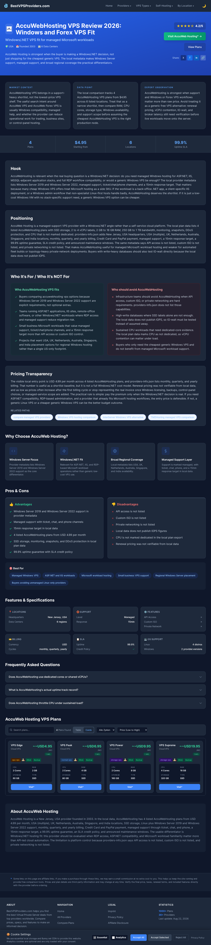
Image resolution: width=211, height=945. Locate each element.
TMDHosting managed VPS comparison (172, 417)
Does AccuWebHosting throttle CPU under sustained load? (46, 703)
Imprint (112, 911)
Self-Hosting (163, 5)
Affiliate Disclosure (118, 922)
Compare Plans (65, 922)
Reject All (181, 937)
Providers (123, 5)
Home (109, 5)
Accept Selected (160, 937)
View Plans (195, 47)
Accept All (138, 937)
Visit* (31, 787)
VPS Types (142, 5)
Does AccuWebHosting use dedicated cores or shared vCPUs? (48, 676)
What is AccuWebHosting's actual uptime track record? (43, 689)
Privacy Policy (115, 917)
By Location (185, 5)
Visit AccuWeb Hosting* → (185, 36)
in (196, 57)
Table (78, 730)
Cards (89, 730)
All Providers (64, 917)
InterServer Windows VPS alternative (123, 417)
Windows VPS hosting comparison (76, 417)
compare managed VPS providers (32, 417)
